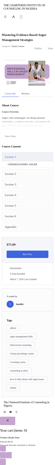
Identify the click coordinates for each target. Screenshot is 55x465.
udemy (13, 388)
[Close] (7, 421)
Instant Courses (18, 46)
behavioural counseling (20, 345)
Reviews (26, 93)
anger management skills (21, 336)
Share (50, 48)
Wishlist (38, 48)
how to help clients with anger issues (27, 379)
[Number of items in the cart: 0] (21, 16)
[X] (16, 412)
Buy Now (27, 254)
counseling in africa (19, 370)
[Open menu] (5, 17)
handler (20, 304)
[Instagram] (5, 412)
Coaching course (18, 362)
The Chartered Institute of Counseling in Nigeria (24, 7)
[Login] (13, 17)
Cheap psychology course (22, 353)
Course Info (10, 93)
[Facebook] (10, 412)
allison (13, 328)
